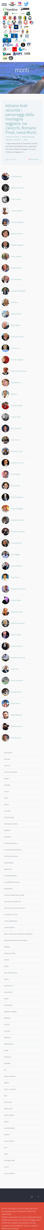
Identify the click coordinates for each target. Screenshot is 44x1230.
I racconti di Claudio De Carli (14, 908)
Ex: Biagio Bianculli (11, 843)
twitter (31, 1197)
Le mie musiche (9, 927)
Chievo (6, 804)
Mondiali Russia (9, 953)
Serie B (6, 1083)
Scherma (7, 1063)
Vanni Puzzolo (9, 1141)
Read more (34, 159)
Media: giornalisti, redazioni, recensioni (18, 934)
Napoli (6, 966)
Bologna (7, 785)
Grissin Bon (8, 889)
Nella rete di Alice (10, 973)
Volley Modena (9, 1173)
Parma (6, 999)
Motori (6, 960)
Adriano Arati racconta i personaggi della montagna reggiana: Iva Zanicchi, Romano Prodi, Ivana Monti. (21, 119)
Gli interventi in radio (12, 882)
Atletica (7, 766)
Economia (7, 837)
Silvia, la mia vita (10, 1089)
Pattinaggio (8, 1005)
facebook (38, 1197)
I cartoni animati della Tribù (14, 895)
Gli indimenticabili (10, 876)
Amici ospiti (8, 753)
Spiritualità (8, 1109)
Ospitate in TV (8, 986)
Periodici (7, 1018)
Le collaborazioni (10, 921)
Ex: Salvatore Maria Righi (13, 850)
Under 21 (7, 1134)
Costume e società (12, 137)
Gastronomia (9, 863)
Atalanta (7, 759)
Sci (5, 1070)
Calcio (6, 791)
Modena (7, 947)
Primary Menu (4, 4)
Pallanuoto (8, 992)
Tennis (6, 1122)
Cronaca (7, 830)
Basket (6, 778)
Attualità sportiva (10, 772)
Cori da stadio (9, 817)
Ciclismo (7, 811)
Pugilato (7, 1031)
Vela (5, 1147)
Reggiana (7, 1037)
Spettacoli (8, 1102)
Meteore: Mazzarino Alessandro (15, 940)
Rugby (6, 1050)
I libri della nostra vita (12, 901)
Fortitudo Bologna (11, 856)
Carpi (6, 798)
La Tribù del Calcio (11, 914)
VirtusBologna (9, 1160)
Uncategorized (9, 1128)
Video (25, 139)
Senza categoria (10, 1076)
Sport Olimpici (9, 1115)
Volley (6, 1167)
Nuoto (6, 979)
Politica (7, 1024)
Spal (5, 1096)
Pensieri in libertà (10, 1011)
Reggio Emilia (8, 1044)
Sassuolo (7, 1057)
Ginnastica (8, 869)
